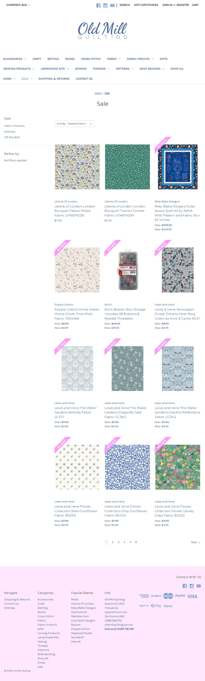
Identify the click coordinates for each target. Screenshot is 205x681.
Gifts (164, 59)
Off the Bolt (12, 137)
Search (125, 5)
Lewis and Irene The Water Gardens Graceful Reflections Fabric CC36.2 (177, 412)
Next (194, 542)
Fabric (112, 59)
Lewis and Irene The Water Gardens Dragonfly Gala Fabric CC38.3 (126, 412)
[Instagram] (105, 5)
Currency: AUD (17, 5)
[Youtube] (112, 5)
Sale (25, 78)
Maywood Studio (81, 633)
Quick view (76, 159)
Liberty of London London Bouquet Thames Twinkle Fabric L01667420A (125, 210)
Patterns (123, 68)
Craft (37, 59)
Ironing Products (17, 68)
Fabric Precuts (138, 59)
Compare (76, 167)
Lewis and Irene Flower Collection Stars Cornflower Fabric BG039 (75, 510)
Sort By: (61, 123)
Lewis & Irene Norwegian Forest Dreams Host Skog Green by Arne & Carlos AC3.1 (177, 314)
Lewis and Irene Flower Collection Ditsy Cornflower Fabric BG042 (126, 510)
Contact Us (84, 78)
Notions (9, 131)
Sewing (80, 68)
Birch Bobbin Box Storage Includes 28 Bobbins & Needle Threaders (125, 314)
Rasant (76, 624)
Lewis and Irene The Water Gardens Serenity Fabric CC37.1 (75, 412)
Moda (74, 599)
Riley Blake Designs (83, 608)
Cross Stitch (91, 59)
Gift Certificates (146, 5)
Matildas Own (80, 616)
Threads (99, 68)
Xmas (7, 78)
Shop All (177, 68)
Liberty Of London (82, 603)
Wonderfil (77, 637)
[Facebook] (98, 5)
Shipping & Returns (54, 78)
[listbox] (80, 124)
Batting (53, 59)
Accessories (12, 59)
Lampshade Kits (53, 68)
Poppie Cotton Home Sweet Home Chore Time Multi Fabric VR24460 (76, 314)
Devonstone (79, 612)
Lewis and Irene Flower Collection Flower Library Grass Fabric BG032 (174, 510)
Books (70, 59)
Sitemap (9, 608)
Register (183, 5)
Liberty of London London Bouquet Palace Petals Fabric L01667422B (74, 210)
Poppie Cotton (80, 629)
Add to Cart (77, 174)
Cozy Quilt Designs (83, 620)
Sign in (167, 5)
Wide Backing (150, 68)
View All (75, 641)
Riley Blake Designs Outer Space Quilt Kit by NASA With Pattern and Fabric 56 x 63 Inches (177, 213)
